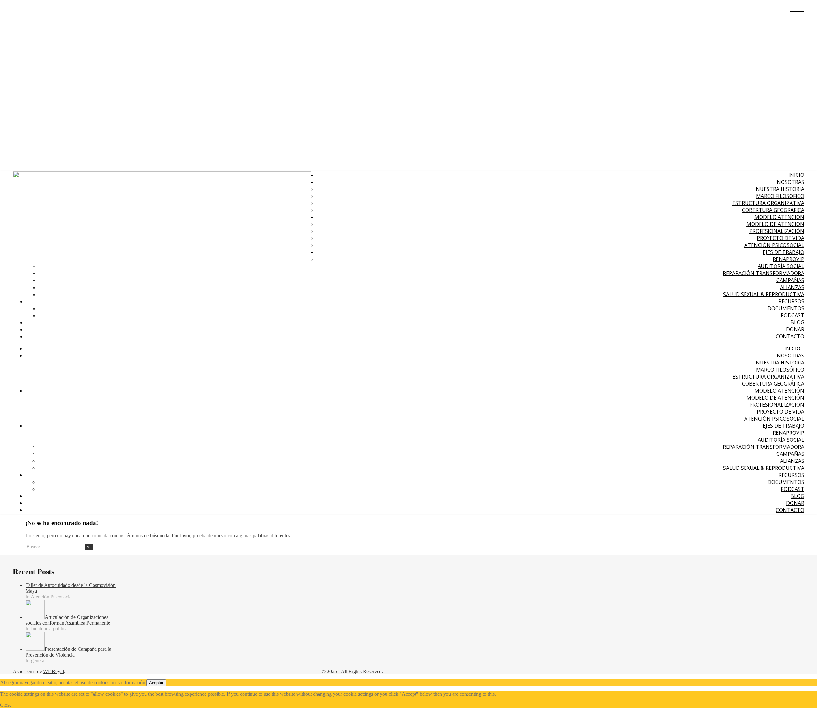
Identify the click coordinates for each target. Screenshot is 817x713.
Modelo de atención (775, 224)
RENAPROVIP (788, 259)
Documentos (786, 308)
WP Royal (53, 671)
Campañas (790, 280)
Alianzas (792, 287)
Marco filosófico (780, 195)
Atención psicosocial (774, 245)
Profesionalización (776, 231)
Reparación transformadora (763, 273)
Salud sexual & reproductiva (763, 294)
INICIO (796, 174)
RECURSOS (791, 301)
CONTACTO (790, 336)
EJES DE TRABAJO (783, 252)
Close (5, 705)
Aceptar (156, 682)
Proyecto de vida (780, 238)
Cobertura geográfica (773, 210)
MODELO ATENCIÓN (779, 217)
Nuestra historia (780, 188)
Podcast (792, 315)
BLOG (797, 322)
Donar (795, 329)
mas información (128, 682)
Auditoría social (781, 266)
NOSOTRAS (790, 181)
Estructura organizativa (768, 202)
